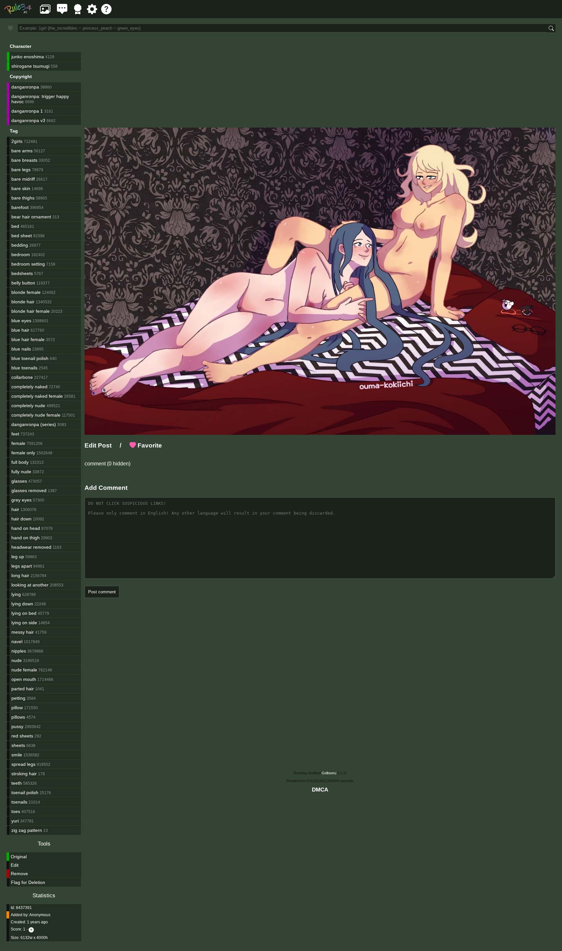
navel (16, 641)
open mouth (23, 679)
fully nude (21, 471)
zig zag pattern (26, 830)
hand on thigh (25, 537)
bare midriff (23, 179)
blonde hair (22, 301)
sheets (18, 745)
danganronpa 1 (27, 111)
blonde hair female (30, 311)
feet (15, 433)
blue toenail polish (29, 358)
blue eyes (21, 320)
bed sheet (21, 235)
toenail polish (24, 792)
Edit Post (98, 445)
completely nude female (35, 415)
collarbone (22, 377)
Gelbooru (329, 773)
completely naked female (37, 396)
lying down (22, 603)
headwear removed (31, 547)
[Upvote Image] (31, 929)
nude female (24, 669)
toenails (19, 802)
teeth (16, 783)
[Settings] (92, 12)
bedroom (20, 254)
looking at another (29, 584)
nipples (18, 651)
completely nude (28, 405)
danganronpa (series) (33, 424)
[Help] (106, 12)
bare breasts (24, 160)
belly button (23, 282)
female (18, 443)
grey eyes (21, 500)
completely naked (29, 386)
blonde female (26, 292)
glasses (19, 481)
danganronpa (25, 87)
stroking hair (24, 773)
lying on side (24, 622)
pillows (18, 717)
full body (20, 462)
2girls (16, 141)
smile (16, 754)
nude (16, 660)
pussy (17, 726)
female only (23, 452)
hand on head (25, 528)
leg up (17, 556)
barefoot (20, 207)
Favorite (149, 445)
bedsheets (22, 273)
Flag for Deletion (28, 882)
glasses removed (29, 490)
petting (18, 698)
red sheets (22, 735)
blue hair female (28, 339)
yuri (15, 820)
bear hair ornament (31, 216)
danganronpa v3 (28, 120)
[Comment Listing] (62, 12)
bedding (19, 245)
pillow (17, 707)
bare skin (20, 188)
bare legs (21, 169)
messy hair (22, 632)
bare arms (22, 150)
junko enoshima (27, 56)
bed (15, 226)
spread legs (23, 764)
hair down (21, 518)
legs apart (21, 566)
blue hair (20, 330)
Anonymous (39, 915)
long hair (20, 575)
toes (15, 811)
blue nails (21, 348)
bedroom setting (28, 264)
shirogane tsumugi (30, 66)
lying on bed (23, 613)
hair (15, 509)
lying (16, 594)
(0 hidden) (118, 463)
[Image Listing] (45, 12)
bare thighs (22, 197)
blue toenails (24, 367)
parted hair (22, 688)
